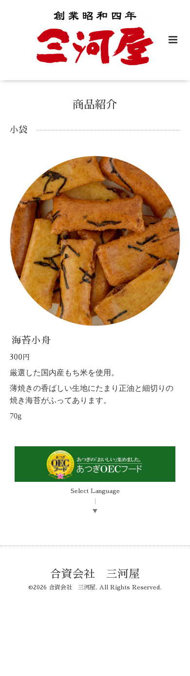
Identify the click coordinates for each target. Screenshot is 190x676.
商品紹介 (95, 104)
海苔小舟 (31, 340)
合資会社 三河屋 (95, 574)
